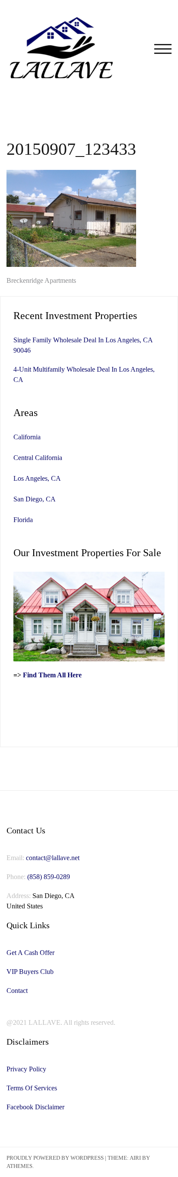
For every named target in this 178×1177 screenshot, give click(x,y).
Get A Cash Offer (30, 952)
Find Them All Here (52, 675)
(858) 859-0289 (48, 876)
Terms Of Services (31, 1088)
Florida (23, 519)
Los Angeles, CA (37, 478)
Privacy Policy (26, 1069)
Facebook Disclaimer (35, 1107)
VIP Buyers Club (30, 971)
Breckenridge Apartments (41, 280)
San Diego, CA (34, 499)
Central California (37, 457)
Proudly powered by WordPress (55, 1158)
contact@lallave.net (52, 857)
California (27, 437)
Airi (135, 1158)
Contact (17, 990)
